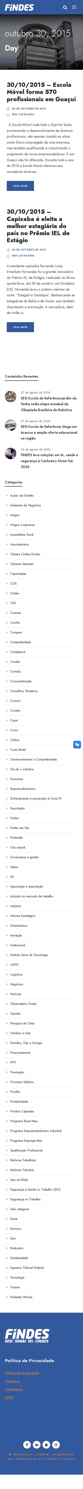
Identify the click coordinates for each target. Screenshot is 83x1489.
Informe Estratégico (23, 916)
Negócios (16, 984)
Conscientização (21, 681)
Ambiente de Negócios (25, 505)
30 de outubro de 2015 (29, 108)
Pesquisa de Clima (22, 1023)
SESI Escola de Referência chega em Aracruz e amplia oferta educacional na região (49, 432)
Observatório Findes (23, 1004)
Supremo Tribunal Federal (27, 1268)
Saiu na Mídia (19, 1180)
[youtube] (46, 1445)
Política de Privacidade (22, 1373)
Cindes (14, 593)
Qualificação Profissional (26, 1150)
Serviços (15, 1228)
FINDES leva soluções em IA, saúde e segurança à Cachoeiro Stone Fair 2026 (49, 461)
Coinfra (15, 622)
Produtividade (19, 1101)
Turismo (15, 1287)
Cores (14, 730)
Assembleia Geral (21, 534)
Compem (16, 632)
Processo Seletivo (22, 1082)
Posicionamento (20, 1052)
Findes (14, 818)
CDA (13, 583)
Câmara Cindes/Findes (25, 554)
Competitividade (20, 642)
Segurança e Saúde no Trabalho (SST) (35, 1189)
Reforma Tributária (22, 1170)
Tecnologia (17, 1277)
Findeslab (16, 837)
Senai (13, 1219)
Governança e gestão (24, 857)
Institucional (17, 945)
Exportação (17, 808)
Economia (16, 779)
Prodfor (15, 1092)
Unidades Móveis (21, 1297)
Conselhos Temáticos (24, 691)
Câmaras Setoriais (21, 564)
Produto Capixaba (22, 1111)
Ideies (14, 867)
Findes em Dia (19, 828)
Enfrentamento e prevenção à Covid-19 (36, 798)
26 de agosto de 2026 (36, 449)
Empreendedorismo (23, 789)
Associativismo (19, 544)
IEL (12, 877)
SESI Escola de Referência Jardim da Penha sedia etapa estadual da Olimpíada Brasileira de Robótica (48, 404)
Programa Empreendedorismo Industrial (35, 1131)
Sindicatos (16, 1248)
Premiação (17, 1072)
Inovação (16, 935)
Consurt (15, 701)
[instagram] (56, 1445)
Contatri (15, 710)
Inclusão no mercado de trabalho (31, 896)
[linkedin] (37, 1445)
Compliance (17, 652)
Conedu (15, 671)
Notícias (15, 994)
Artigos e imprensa (22, 525)
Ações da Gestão (22, 495)
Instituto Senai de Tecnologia (29, 955)
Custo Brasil (18, 749)
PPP (13, 1062)
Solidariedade (19, 1258)
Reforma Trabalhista (23, 1160)
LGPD (14, 965)
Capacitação (18, 574)
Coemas (15, 613)
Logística (16, 974)
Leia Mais (20, 186)
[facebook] (27, 1445)
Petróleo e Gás (20, 1033)
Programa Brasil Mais (24, 1121)
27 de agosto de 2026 (35, 392)
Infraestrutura (18, 925)
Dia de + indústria (21, 769)
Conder (15, 661)
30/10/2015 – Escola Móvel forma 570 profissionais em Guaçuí (41, 91)
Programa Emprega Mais (26, 1140)
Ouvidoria (12, 1381)
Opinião (15, 1013)
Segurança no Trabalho (25, 1199)
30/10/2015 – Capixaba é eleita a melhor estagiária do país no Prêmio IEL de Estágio (38, 226)
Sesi (13, 1238)
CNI (13, 603)
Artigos (14, 515)
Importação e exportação (26, 886)
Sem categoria (23, 114)
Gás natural (17, 847)
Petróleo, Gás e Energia (26, 1043)
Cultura (14, 740)
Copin (14, 720)
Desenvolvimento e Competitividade (33, 759)
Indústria (15, 906)
